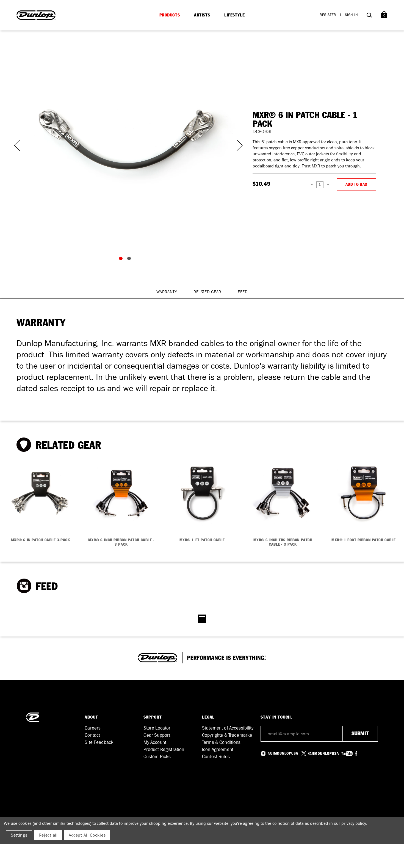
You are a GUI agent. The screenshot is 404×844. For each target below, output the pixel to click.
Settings (19, 835)
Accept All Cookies (87, 835)
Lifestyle (234, 15)
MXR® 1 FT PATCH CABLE (202, 540)
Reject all (48, 835)
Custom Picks (157, 756)
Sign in (351, 14)
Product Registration (163, 749)
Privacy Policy (353, 823)
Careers (93, 728)
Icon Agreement (217, 749)
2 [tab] (130, 259)
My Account (154, 742)
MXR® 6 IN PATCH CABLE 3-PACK (40, 540)
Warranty (166, 292)
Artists (202, 15)
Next (236, 145)
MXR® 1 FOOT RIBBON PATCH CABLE (363, 540)
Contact (92, 735)
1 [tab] (122, 259)
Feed (243, 292)
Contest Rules (216, 756)
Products (169, 15)
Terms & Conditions (221, 742)
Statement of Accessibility (228, 728)
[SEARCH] (369, 16)
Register (328, 14)
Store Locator (157, 728)
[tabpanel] (126, 139)
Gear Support (156, 735)
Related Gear (207, 292)
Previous (16, 145)
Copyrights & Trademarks (227, 735)
